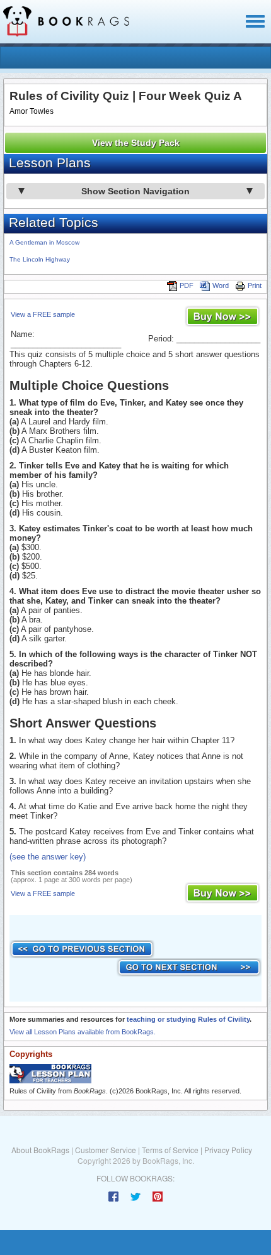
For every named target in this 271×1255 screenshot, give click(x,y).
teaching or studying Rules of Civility (188, 1019)
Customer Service (105, 1149)
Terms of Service (170, 1149)
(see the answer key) (47, 856)
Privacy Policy (228, 1149)
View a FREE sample (43, 314)
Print (255, 285)
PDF (186, 285)
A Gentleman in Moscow (44, 242)
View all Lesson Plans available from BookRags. (82, 1032)
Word (220, 285)
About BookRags (40, 1149)
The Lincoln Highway (39, 259)
